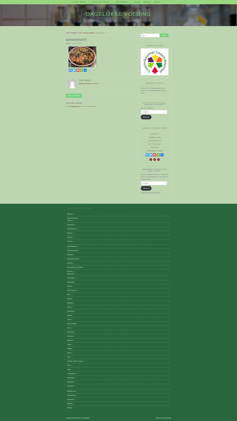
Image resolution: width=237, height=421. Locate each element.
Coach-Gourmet (121, 2)
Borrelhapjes (71, 278)
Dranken (69, 298)
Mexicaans (70, 336)
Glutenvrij (70, 220)
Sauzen (69, 352)
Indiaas (69, 307)
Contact (157, 2)
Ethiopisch (70, 254)
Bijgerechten (70, 273)
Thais (68, 365)
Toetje (69, 369)
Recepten (70, 271)
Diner (68, 294)
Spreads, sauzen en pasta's (75, 361)
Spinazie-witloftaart (73, 95)
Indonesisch (70, 311)
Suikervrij (69, 237)
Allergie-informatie (72, 218)
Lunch (69, 328)
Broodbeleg (70, 282)
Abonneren (146, 117)
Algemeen (70, 214)
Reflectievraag (71, 391)
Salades (69, 348)
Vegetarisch (70, 382)
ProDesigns (167, 418)
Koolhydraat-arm (72, 229)
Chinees (69, 286)
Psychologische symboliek (74, 267)
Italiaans (69, 315)
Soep (68, 357)
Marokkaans (70, 332)
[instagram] (158, 159)
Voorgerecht (70, 386)
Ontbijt (69, 344)
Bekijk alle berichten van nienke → (89, 83)
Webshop (147, 2)
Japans (69, 319)
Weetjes (69, 407)
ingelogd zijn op (75, 106)
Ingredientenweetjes (73, 259)
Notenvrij (69, 233)
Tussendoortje (71, 373)
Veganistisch (70, 377)
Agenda (137, 2)
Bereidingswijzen (72, 246)
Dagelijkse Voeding (118, 14)
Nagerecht (70, 340)
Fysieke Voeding (79, 2)
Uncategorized (71, 395)
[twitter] (154, 159)
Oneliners (70, 263)
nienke (68, 43)
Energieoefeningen (72, 250)
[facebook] (151, 159)
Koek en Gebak (71, 323)
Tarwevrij (69, 241)
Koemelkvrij (70, 224)
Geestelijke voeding (101, 2)
